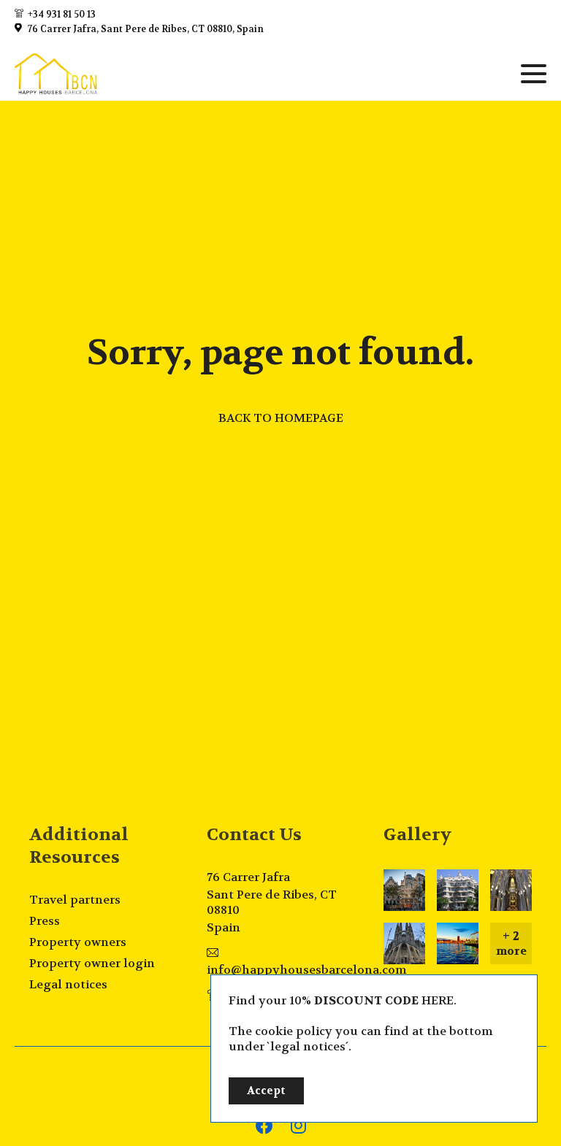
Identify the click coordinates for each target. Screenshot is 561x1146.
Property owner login (92, 963)
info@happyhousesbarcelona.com (307, 969)
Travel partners (75, 899)
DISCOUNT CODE (366, 1000)
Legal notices (68, 984)
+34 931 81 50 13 (62, 14)
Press (44, 920)
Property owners (77, 942)
